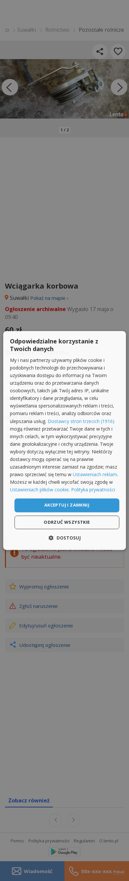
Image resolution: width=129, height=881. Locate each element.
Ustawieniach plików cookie (39, 490)
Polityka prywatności (93, 490)
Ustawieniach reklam (95, 475)
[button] (65, 538)
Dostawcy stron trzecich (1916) (81, 421)
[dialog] (64, 440)
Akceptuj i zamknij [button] (66, 505)
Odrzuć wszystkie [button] (67, 522)
